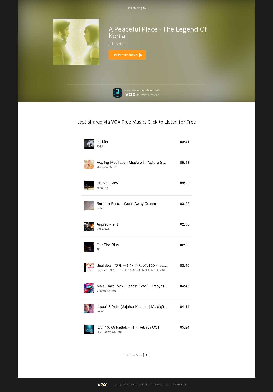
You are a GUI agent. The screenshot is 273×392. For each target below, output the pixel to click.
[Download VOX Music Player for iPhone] (76, 41)
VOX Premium (179, 384)
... (140, 355)
